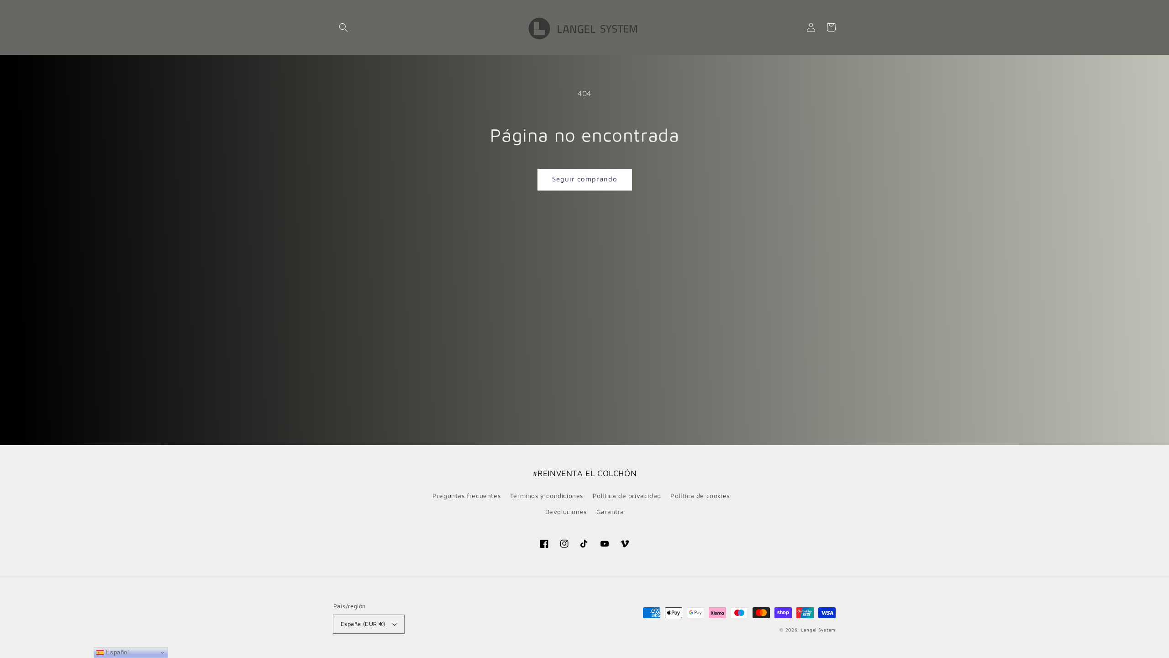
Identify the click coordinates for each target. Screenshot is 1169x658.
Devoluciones (566, 511)
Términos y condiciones (546, 495)
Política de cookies (699, 495)
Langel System (818, 629)
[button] (343, 27)
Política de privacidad (627, 495)
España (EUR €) (363, 623)
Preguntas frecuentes (466, 495)
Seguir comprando (584, 179)
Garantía (610, 511)
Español (116, 652)
